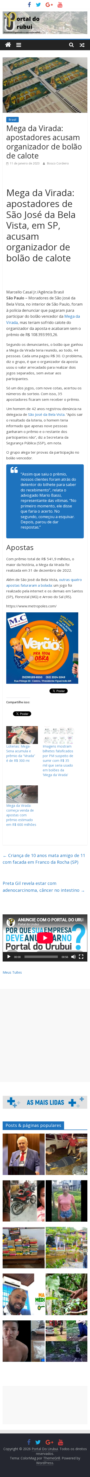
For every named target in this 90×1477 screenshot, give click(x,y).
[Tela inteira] (81, 956)
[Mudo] (73, 956)
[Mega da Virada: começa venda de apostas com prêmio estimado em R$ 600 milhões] (22, 794)
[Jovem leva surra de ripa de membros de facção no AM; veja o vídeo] (66, 1203)
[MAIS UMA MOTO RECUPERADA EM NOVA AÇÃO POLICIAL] (23, 1203)
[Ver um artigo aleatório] (82, 45)
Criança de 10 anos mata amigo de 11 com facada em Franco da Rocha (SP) (44, 858)
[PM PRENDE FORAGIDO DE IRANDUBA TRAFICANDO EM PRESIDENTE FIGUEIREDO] (23, 1343)
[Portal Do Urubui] (8, 45)
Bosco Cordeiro (58, 163)
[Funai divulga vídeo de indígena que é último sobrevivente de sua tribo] (66, 1296)
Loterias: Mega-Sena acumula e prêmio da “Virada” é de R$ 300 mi (20, 753)
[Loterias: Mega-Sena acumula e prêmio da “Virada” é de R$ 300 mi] (22, 735)
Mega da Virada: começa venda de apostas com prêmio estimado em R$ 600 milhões (21, 815)
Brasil (12, 120)
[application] (45, 938)
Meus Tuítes (12, 972)
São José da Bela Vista (46, 414)
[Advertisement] (45, 1035)
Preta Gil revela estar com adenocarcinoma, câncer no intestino (44, 886)
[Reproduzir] (8, 956)
